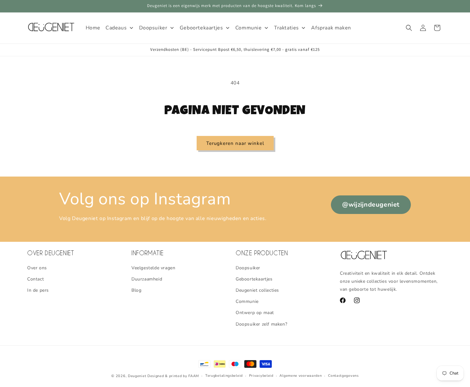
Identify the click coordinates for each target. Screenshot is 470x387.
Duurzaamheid (146, 279)
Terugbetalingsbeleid (224, 375)
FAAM (193, 376)
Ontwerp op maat (255, 313)
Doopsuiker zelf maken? (261, 324)
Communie (247, 301)
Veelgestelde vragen (153, 268)
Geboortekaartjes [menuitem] (201, 27)
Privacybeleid (261, 375)
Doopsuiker (248, 268)
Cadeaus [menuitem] (116, 27)
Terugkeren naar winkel (235, 143)
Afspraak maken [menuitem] (331, 27)
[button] (409, 28)
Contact (35, 279)
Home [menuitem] (93, 27)
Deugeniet (137, 376)
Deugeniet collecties (257, 290)
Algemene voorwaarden (300, 375)
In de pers (38, 290)
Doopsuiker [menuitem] (153, 27)
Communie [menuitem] (248, 27)
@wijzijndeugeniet (371, 204)
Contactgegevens (343, 375)
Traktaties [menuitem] (286, 27)
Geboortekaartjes (254, 279)
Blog (136, 290)
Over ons (37, 268)
